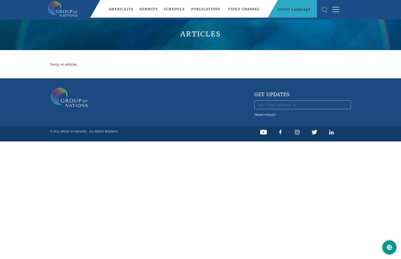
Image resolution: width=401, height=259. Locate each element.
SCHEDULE (174, 9)
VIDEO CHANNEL (244, 9)
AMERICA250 (121, 9)
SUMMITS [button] (148, 9)
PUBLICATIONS (205, 9)
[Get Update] (389, 247)
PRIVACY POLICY (265, 115)
